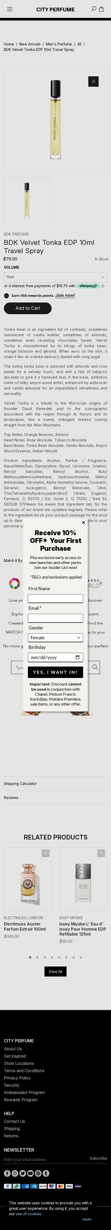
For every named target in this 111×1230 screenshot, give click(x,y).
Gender (36, 627)
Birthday (37, 647)
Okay (87, 1219)
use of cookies (28, 1214)
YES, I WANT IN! (55, 672)
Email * (35, 608)
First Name (39, 588)
